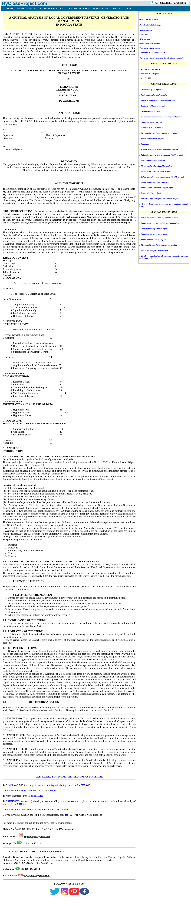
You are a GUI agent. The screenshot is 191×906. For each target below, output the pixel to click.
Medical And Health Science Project (156, 171)
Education (145, 144)
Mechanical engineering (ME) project (156, 166)
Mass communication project (153, 160)
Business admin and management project (158, 100)
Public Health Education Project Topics (157, 188)
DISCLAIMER (65, 903)
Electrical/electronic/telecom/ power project (159, 133)
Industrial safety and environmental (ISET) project (162, 155)
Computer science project (151, 122)
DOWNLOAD (15, 785)
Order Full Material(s (148, 19)
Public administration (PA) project (155, 182)
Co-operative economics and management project (161, 117)
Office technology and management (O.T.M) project (162, 177)
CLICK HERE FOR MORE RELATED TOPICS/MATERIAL (69, 776)
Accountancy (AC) (149, 90)
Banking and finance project (152, 106)
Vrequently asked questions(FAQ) (153, 52)
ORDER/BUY (23, 903)
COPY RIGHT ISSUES (86, 903)
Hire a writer (144, 39)
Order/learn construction (149, 44)
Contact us (143, 35)
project (160, 90)
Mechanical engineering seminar (154, 250)
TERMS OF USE (47, 903)
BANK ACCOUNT (101, 9)
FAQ (35, 903)
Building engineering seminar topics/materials (160, 223)
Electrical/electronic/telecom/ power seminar (159, 245)
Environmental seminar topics (153, 240)
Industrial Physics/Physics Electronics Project (159, 199)
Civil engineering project (151, 111)
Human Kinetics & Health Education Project (158, 150)
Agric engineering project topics (154, 95)
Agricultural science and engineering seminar (159, 218)
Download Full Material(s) (150, 25)
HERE (85, 785)
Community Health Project (151, 128)
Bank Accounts (145, 30)
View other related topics (149, 48)
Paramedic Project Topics (151, 193)
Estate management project (152, 139)
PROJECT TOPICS (122, 9)
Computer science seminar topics (154, 234)
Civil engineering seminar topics (154, 229)
